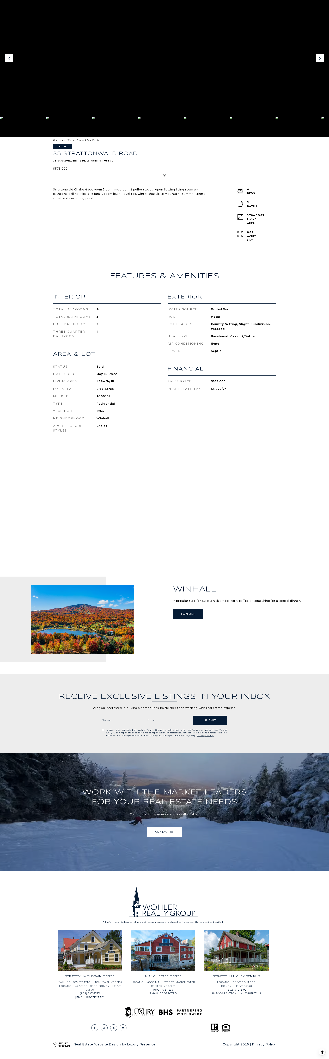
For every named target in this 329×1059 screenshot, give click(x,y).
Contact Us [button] (164, 831)
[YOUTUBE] (123, 1027)
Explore (188, 613)
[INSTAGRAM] (104, 1027)
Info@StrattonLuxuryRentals (236, 993)
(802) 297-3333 (90, 993)
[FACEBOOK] (94, 1027)
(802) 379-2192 (237, 989)
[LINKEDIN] (113, 1027)
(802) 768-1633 (163, 989)
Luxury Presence (141, 1044)
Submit (210, 720)
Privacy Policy (205, 735)
